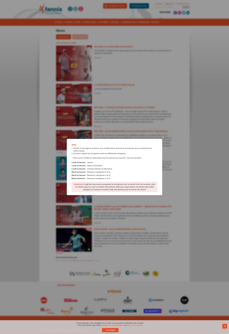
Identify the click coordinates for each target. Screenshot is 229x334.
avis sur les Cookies (135, 325)
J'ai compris (110, 330)
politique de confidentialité (112, 325)
